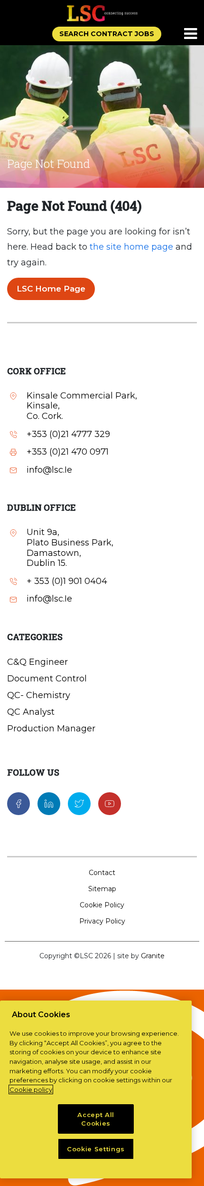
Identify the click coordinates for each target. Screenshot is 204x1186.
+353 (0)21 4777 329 (68, 434)
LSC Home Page (51, 288)
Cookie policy (30, 1089)
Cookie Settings (96, 1149)
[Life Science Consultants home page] (102, 13)
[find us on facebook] (18, 803)
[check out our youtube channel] (109, 803)
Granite (153, 956)
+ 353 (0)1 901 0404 (67, 581)
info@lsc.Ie (49, 470)
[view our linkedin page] (48, 803)
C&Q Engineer (37, 662)
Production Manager (51, 728)
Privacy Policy (102, 921)
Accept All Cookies (95, 1119)
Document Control (47, 678)
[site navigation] (191, 34)
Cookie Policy (102, 905)
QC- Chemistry (38, 695)
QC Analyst (31, 712)
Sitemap (102, 889)
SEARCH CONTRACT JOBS (106, 33)
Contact (102, 872)
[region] (96, 1089)
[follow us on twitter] (79, 803)
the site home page (131, 247)
